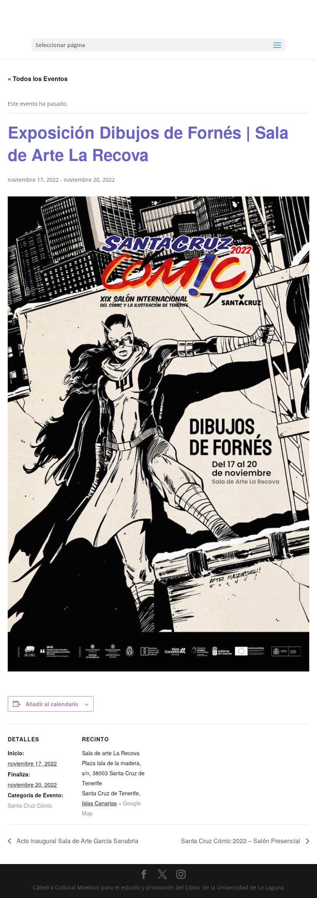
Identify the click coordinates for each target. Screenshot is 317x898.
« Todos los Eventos (38, 78)
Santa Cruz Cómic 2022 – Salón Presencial (241, 840)
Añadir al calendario (52, 704)
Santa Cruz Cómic (30, 805)
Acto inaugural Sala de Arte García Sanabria (76, 840)
